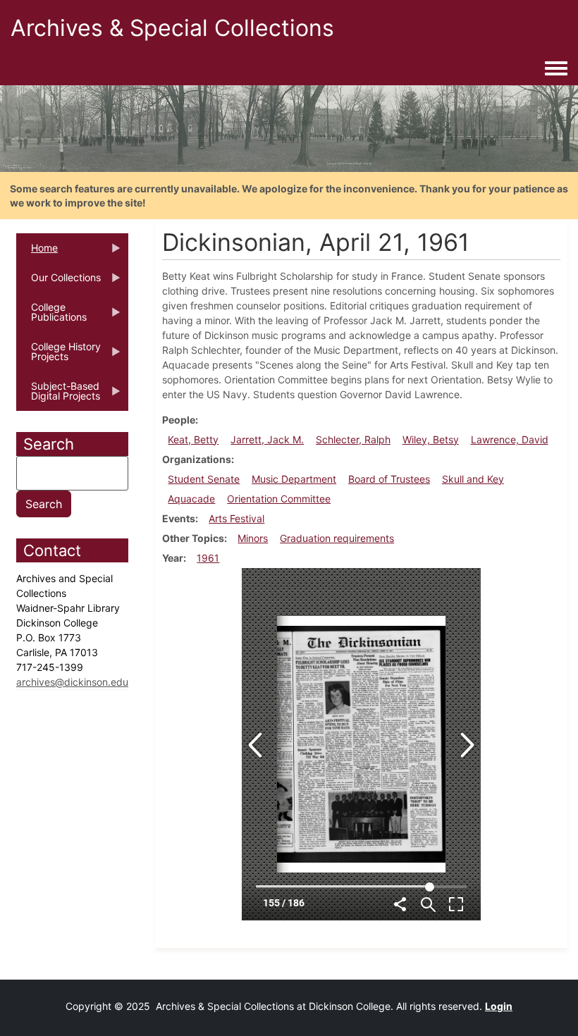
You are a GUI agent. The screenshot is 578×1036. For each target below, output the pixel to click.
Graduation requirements (337, 538)
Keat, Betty (193, 439)
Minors (253, 538)
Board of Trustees (389, 479)
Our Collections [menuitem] (58, 281)
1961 (208, 558)
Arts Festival (236, 518)
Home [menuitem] (37, 252)
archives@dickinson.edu (72, 682)
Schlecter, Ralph (353, 439)
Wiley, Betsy (430, 439)
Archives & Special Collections (172, 28)
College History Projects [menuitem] (58, 355)
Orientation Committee (279, 499)
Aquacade (191, 499)
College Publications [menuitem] (51, 316)
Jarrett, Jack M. (267, 439)
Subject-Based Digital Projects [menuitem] (58, 395)
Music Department (294, 479)
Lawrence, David (509, 439)
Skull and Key (473, 479)
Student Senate (204, 479)
